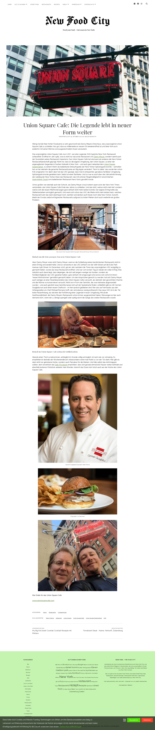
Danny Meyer (50, 618)
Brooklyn (28, 669)
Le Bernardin (87, 673)
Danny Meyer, (99, 157)
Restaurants (46, 4)
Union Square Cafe (78, 618)
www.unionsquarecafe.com (43, 601)
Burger (28, 675)
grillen (70, 670)
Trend (77, 689)
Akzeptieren (133, 720)
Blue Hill (60, 664)
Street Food (34, 4)
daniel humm (71, 667)
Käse (82, 673)
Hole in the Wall (28, 686)
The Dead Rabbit (66, 689)
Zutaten (81, 691)
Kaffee (70, 673)
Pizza (28, 697)
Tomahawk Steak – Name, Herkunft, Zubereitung (103, 631)
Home (9, 4)
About (65, 4)
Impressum (76, 4)
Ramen (76, 681)
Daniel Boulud (60, 667)
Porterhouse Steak (69, 681)
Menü (57, 677)
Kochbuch (76, 673)
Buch (71, 664)
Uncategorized (62, 612)
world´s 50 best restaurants (87, 689)
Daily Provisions (61, 365)
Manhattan (28, 689)
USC (105, 618)
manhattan (95, 673)
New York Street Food (87, 677)
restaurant (59, 618)
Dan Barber (95, 664)
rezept (73, 685)
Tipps (28, 711)
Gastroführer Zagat (40, 179)
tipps (73, 689)
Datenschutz (89, 4)
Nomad (96, 677)
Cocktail (89, 664)
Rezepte (57, 4)
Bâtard (85, 664)
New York (66, 677)
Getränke (28, 680)
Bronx (28, 667)
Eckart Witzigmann (84, 667)
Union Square (67, 618)
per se (57, 681)
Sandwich (90, 686)
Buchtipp (75, 664)
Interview (91, 670)
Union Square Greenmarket (94, 618)
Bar (28, 664)
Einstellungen (76, 727)
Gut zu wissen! (20, 4)
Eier (28, 678)
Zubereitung (74, 692)
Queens (28, 700)
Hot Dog (85, 670)
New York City (77, 677)
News (45, 612)
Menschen (28, 691)
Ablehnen (147, 720)
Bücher (28, 672)
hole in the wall (78, 670)
